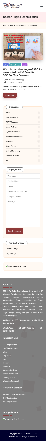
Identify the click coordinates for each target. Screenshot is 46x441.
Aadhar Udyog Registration (14, 394)
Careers (6, 363)
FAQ (5, 359)
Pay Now (7, 355)
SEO (24, 65)
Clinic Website (12, 127)
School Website (12, 156)
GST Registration (10, 344)
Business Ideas (12, 117)
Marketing (10, 141)
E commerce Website (14, 136)
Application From (10, 370)
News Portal (15, 65)
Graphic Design (12, 249)
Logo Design (11, 253)
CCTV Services (12, 122)
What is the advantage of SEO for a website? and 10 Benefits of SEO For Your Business (22, 72)
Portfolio (6, 366)
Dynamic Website (13, 132)
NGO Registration (10, 348)
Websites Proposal (11, 381)
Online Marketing (13, 151)
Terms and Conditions (12, 374)
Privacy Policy (9, 377)
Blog (6, 65)
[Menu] (41, 6)
